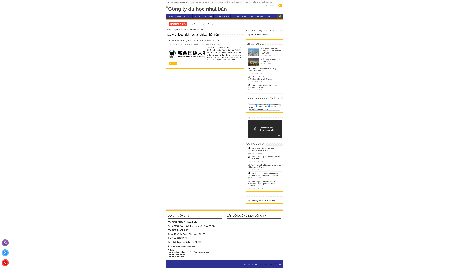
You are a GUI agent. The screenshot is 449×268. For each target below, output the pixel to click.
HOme (171, 16)
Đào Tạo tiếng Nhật (222, 16)
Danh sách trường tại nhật (196, 44)
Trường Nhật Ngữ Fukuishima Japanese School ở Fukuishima (261, 149)
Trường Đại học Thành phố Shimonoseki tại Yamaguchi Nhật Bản (212, 24)
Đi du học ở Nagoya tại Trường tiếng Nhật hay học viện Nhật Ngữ (271, 51)
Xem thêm (173, 64)
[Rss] (266, 5)
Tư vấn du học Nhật (255, 16)
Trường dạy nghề (237, 2)
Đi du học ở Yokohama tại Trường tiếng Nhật (270, 60)
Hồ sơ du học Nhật (239, 16)
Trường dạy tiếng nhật (253, 2)
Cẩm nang (208, 16)
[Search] (280, 5)
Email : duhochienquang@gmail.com (261, 108)
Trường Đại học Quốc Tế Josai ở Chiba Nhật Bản (194, 40)
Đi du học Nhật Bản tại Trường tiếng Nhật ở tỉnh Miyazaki (263, 86)
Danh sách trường (183, 16)
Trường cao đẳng (224, 2)
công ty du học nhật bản (268, 264)
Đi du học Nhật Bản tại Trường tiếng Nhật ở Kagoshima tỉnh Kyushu (263, 78)
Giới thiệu (206, 2)
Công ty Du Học (196, 2)
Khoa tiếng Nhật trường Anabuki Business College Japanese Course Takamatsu (261, 184)
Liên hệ (214, 2)
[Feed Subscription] (243, 34)
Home (168, 30)
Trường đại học (267, 2)
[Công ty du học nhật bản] (196, 8)
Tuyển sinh (198, 16)
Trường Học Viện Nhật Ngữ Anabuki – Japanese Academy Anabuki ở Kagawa (264, 174)
